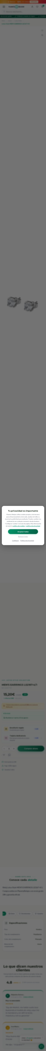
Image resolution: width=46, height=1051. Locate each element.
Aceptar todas (23, 532)
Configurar (15, 540)
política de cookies (19, 526)
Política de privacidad (27, 540)
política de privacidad (33, 526)
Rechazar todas (23, 536)
